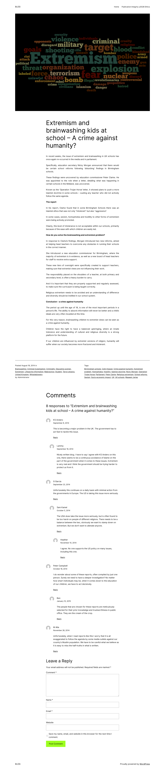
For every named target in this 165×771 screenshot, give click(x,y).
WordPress (145, 764)
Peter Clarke (111, 374)
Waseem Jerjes (131, 377)
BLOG (17, 7)
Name (49, 700)
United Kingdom (22, 374)
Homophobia (97, 372)
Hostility (107, 372)
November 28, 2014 (61, 630)
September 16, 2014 (65, 449)
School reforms (140, 374)
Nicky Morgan (132, 372)
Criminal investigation (36, 369)
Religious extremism (125, 374)
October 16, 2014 (60, 569)
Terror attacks (69, 372)
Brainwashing (20, 369)
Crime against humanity (123, 369)
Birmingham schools (92, 369)
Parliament (100, 374)
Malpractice (49, 372)
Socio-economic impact (101, 377)
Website (49, 722)
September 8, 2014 (61, 423)
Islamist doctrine (118, 372)
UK (113, 377)
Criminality (50, 369)
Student (58, 372)
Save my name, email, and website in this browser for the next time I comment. (80, 735)
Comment (51, 672)
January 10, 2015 (64, 601)
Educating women (63, 369)
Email (49, 711)
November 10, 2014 (68, 543)
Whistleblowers (36, 374)
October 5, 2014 (63, 510)
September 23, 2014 (61, 484)
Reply (55, 437)
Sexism (87, 377)
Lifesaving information (34, 372)
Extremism (19, 372)
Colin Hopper (107, 369)
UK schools (119, 377)
